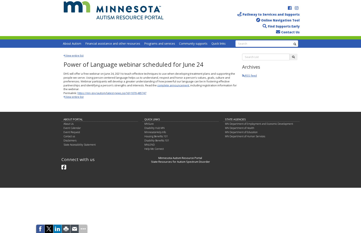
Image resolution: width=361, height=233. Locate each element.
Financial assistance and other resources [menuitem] (112, 43)
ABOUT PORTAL (73, 119)
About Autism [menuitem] (72, 43)
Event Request (72, 132)
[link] (40, 229)
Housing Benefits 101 (156, 136)
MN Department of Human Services (245, 136)
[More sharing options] (83, 229)
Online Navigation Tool (280, 20)
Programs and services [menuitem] (159, 43)
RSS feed (250, 75)
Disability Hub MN (154, 128)
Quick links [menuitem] (218, 43)
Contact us (69, 136)
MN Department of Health (239, 128)
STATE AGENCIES (235, 119)
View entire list (74, 55)
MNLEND (149, 144)
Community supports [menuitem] (193, 43)
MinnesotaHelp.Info (155, 132)
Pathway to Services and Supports (271, 14)
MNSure (149, 124)
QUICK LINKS (152, 119)
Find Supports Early (284, 26)
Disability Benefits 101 (156, 140)
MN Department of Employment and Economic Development (259, 124)
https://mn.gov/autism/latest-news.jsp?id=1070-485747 (112, 93)
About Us (69, 124)
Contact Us (290, 32)
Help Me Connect (154, 149)
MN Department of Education (241, 132)
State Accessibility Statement (80, 144)
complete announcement (173, 85)
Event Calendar (72, 128)
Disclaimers (70, 140)
